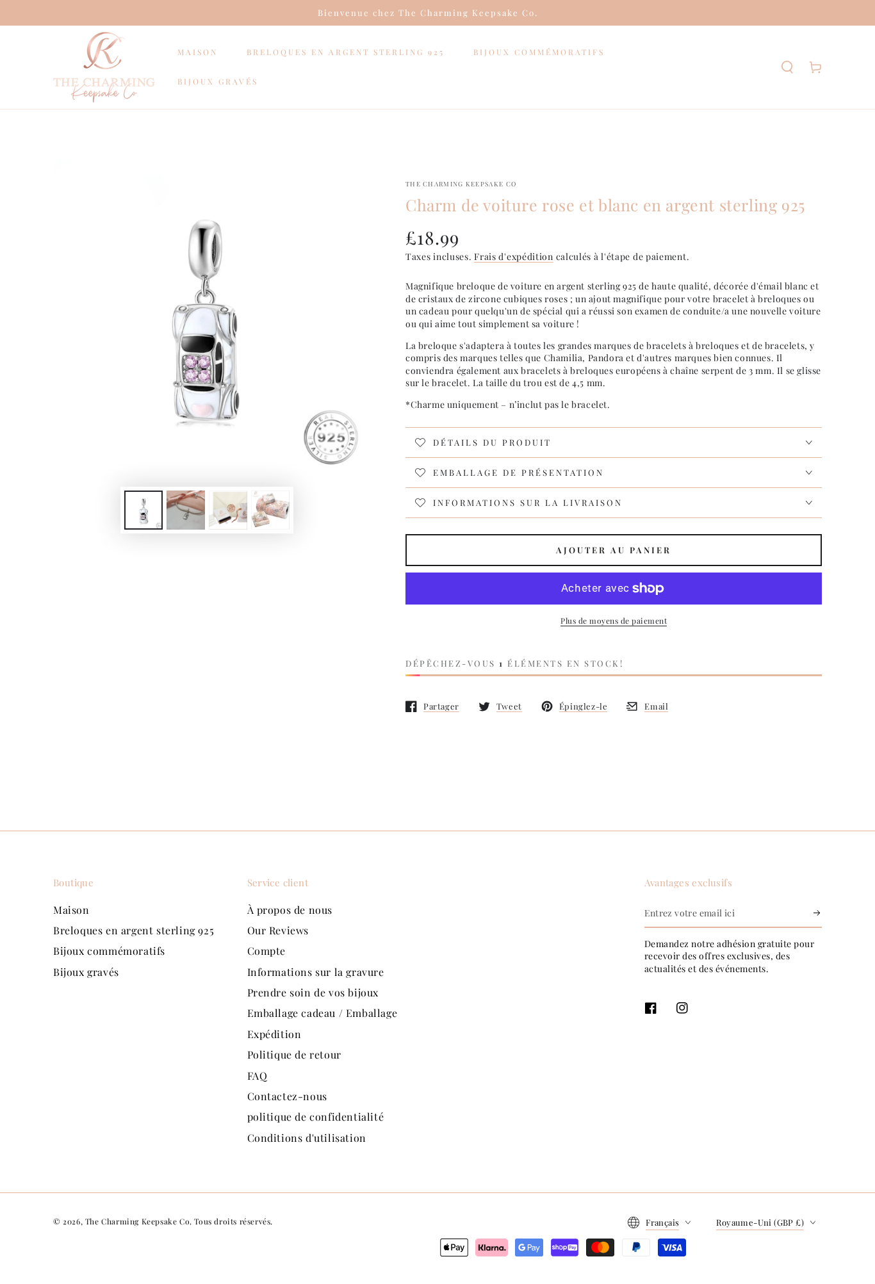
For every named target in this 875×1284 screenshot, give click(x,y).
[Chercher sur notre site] (787, 67)
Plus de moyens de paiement (613, 620)
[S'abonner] (818, 913)
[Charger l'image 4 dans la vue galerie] (270, 510)
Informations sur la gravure (315, 972)
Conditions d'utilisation (306, 1137)
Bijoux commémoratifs (109, 950)
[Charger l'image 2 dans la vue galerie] (186, 510)
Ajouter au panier (613, 549)
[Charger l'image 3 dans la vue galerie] (228, 510)
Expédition (274, 1034)
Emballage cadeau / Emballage (322, 1013)
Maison (71, 909)
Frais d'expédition (513, 256)
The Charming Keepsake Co (460, 183)
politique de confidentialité (315, 1116)
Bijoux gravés (86, 972)
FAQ (257, 1075)
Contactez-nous (287, 1096)
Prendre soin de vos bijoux (313, 992)
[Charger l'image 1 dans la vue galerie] (143, 510)
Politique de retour (294, 1054)
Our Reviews (278, 930)
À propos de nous (290, 909)
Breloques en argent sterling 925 (133, 930)
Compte (266, 950)
